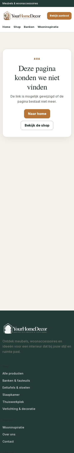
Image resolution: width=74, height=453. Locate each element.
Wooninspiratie (48, 26)
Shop (17, 26)
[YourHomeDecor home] (22, 15)
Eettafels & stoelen (16, 387)
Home (6, 26)
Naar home (37, 114)
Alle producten (12, 373)
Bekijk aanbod (59, 15)
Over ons (8, 434)
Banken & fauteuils (16, 380)
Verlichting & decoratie (18, 408)
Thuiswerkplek (13, 402)
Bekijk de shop (37, 125)
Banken (29, 26)
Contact (8, 441)
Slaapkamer (11, 394)
